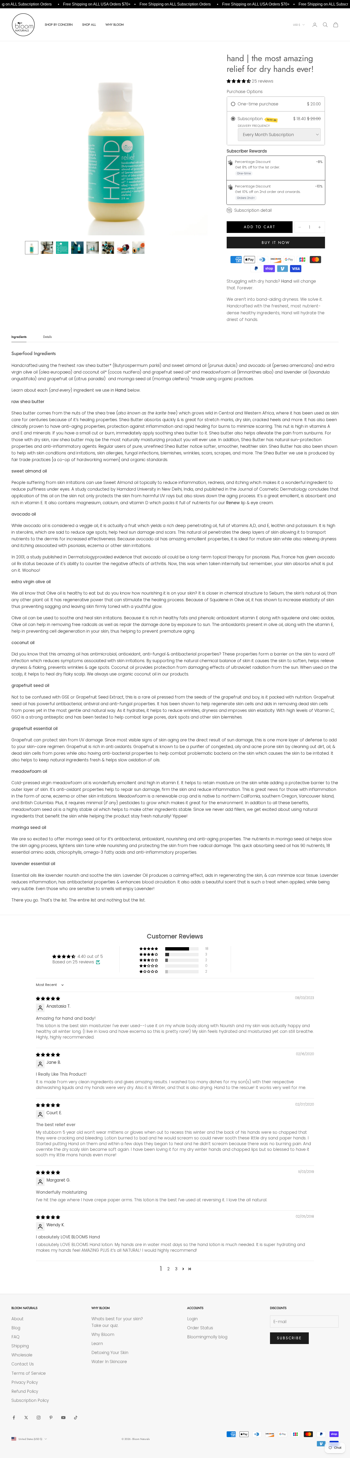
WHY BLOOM (114, 24)
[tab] (18, 338)
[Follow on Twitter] (26, 1417)
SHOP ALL (89, 24)
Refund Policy (24, 1391)
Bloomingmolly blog (207, 1337)
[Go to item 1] (31, 247)
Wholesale (21, 1355)
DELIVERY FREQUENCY (254, 125)
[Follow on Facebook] (13, 1417)
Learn (97, 1343)
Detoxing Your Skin (109, 1352)
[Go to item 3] (62, 247)
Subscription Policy (30, 1400)
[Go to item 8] (138, 247)
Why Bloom (102, 1334)
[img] (48, 998)
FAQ (15, 1337)
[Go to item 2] (47, 247)
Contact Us (22, 1364)
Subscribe (289, 1338)
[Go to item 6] (108, 247)
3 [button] (176, 1269)
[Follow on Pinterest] (51, 1417)
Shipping (20, 1346)
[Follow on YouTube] (63, 1417)
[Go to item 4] (77, 247)
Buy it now (276, 242)
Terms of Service (28, 1373)
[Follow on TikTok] (75, 1417)
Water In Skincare (109, 1361)
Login (192, 1319)
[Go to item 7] (123, 247)
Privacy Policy (24, 1382)
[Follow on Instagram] (38, 1417)
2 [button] (168, 1269)
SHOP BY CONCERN (59, 24)
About (17, 1319)
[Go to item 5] (92, 247)
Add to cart (259, 227)
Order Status (200, 1328)
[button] (239, 81)
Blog (15, 1328)
